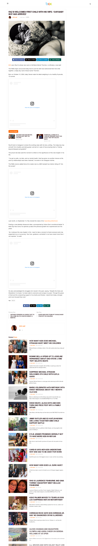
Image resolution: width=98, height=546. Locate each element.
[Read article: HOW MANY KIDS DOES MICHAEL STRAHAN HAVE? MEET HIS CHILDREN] (18, 346)
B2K (10, 65)
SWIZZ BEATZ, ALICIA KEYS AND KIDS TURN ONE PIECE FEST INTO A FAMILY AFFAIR (45, 405)
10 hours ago (40, 378)
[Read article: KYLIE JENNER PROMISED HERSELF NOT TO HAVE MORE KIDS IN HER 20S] (18, 439)
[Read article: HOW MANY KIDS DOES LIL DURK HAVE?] (18, 470)
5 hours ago (39, 345)
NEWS (27, 17)
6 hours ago (39, 363)
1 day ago (39, 487)
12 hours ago (40, 425)
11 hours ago (40, 409)
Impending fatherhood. (51, 221)
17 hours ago (40, 467)
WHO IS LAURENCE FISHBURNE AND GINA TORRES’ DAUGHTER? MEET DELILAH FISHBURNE (46, 482)
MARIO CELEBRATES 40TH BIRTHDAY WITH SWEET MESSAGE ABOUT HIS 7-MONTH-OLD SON (47, 389)
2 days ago (39, 517)
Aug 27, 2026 (19, 139)
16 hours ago (40, 438)
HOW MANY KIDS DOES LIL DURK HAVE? (46, 465)
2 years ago (22, 17)
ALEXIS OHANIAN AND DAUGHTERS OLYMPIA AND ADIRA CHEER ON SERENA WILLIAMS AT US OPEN (46, 530)
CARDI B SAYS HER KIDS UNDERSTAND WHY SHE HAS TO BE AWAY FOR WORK (45, 450)
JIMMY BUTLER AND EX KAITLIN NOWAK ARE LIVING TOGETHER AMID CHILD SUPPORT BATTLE (45, 420)
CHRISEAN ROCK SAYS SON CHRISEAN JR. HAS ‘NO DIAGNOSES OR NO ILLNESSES (46, 514)
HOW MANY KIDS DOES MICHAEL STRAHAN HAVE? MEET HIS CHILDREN (45, 342)
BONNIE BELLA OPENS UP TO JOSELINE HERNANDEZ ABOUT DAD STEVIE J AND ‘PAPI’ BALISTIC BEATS (45, 358)
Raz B (13, 300)
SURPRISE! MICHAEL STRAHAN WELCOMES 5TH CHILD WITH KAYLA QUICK (44, 374)
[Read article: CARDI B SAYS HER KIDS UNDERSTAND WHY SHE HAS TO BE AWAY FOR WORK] (18, 455)
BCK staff (15, 17)
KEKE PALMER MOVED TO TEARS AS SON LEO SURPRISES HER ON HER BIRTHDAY (46, 498)
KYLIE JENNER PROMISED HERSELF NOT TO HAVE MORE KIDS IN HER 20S (46, 435)
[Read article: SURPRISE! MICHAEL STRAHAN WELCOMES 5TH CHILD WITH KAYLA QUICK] (18, 377)
